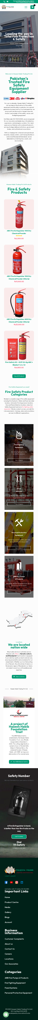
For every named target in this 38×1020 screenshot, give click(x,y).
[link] (19, 98)
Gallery (8, 912)
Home (7, 897)
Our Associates (11, 964)
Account (8, 922)
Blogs (7, 917)
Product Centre (11, 902)
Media (7, 907)
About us (9, 944)
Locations (9, 959)
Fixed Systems (11, 988)
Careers (8, 954)
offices (17, 654)
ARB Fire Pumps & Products (16, 978)
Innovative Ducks (24, 1013)
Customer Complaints (14, 939)
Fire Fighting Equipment (15, 983)
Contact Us (10, 949)
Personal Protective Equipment (18, 993)
